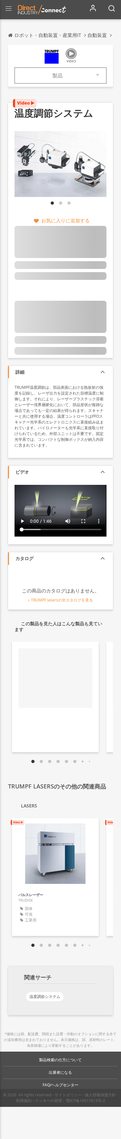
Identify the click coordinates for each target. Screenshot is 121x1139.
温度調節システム (44, 996)
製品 (57, 75)
